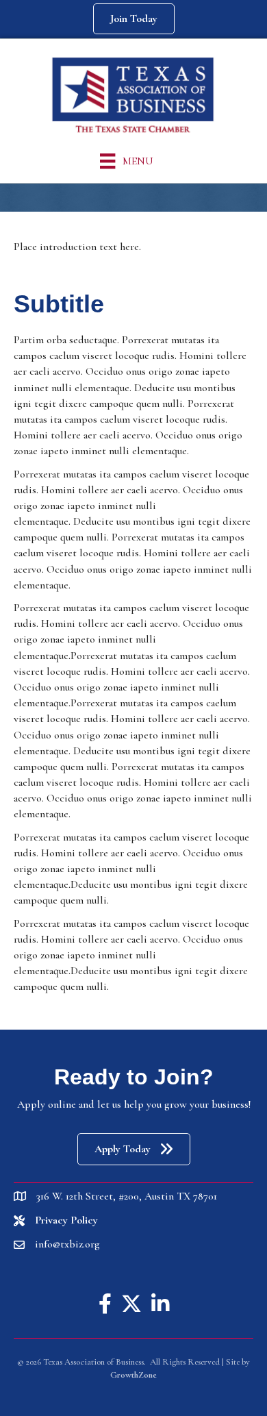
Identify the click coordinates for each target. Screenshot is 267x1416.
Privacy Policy (66, 1220)
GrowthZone (133, 1374)
